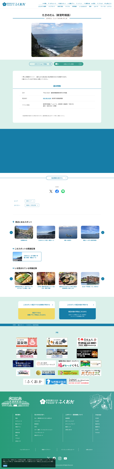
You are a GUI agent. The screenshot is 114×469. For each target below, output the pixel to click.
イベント (17, 429)
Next (102, 232)
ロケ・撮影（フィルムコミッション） (43, 429)
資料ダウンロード (38, 435)
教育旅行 (36, 424)
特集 (16, 418)
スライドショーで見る (41, 64)
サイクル (67, 6)
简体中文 (97, 424)
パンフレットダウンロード (67, 449)
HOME (14, 325)
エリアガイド (52, 6)
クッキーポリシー (44, 461)
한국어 (96, 429)
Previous (11, 232)
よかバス (96, 6)
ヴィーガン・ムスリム (106, 6)
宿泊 (16, 435)
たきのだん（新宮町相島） (32, 325)
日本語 (97, 418)
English (97, 421)
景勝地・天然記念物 (31, 205)
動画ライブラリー (46, 449)
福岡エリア (29, 201)
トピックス (37, 421)
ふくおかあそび (83, 6)
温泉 (90, 6)
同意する (5, 465)
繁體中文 (97, 427)
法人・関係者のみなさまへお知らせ (43, 418)
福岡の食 (17, 432)
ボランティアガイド (70, 424)
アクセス (17, 438)
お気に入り (18, 441)
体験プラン (18, 427)
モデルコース (18, 421)
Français (97, 432)
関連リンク (68, 427)
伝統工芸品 (60, 6)
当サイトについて (69, 421)
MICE (35, 427)
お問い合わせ (68, 429)
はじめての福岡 (42, 6)
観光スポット (21, 325)
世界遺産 (74, 6)
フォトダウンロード (39, 432)
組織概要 (67, 418)
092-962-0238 (47, 98)
